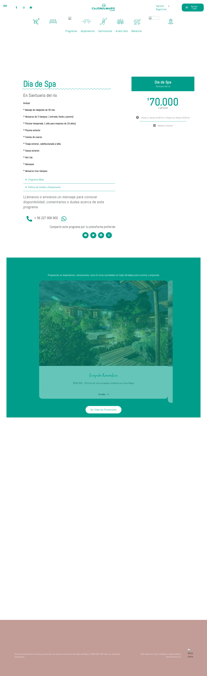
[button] (69, 180)
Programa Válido (36, 179)
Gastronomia (105, 31)
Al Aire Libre (122, 31)
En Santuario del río (40, 95)
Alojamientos (88, 31)
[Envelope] (31, 7)
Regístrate (161, 9)
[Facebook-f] (16, 7)
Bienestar (136, 31)
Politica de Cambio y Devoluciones (44, 187)
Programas (71, 31)
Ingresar (160, 6)
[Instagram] (23, 7)
